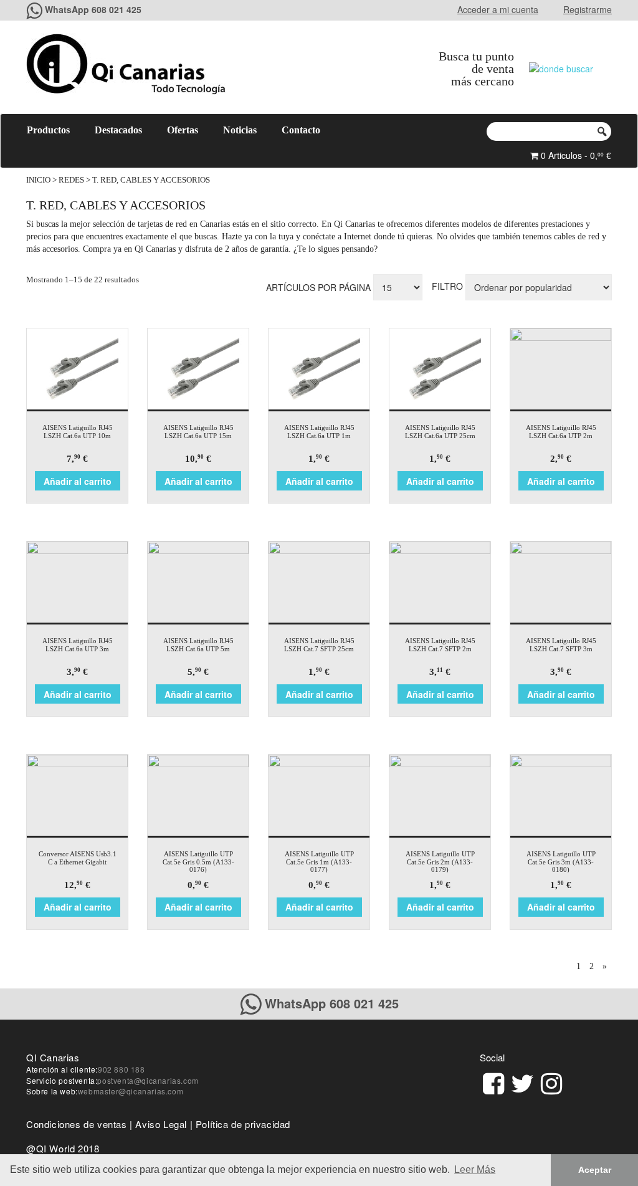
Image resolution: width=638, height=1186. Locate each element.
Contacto (301, 130)
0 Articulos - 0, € (574, 155)
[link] (493, 1081)
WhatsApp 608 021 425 (93, 9)
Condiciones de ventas (76, 1124)
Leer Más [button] (474, 1169)
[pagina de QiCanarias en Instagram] (551, 1081)
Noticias (240, 130)
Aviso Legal (161, 1124)
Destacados (118, 130)
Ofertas (182, 130)
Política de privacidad (243, 1124)
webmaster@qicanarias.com (130, 1091)
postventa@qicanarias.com (147, 1080)
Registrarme (587, 9)
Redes (71, 180)
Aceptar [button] (594, 1170)
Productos (48, 130)
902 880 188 (121, 1069)
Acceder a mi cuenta (497, 9)
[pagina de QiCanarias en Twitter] (522, 1081)
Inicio (38, 180)
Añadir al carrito (78, 481)
